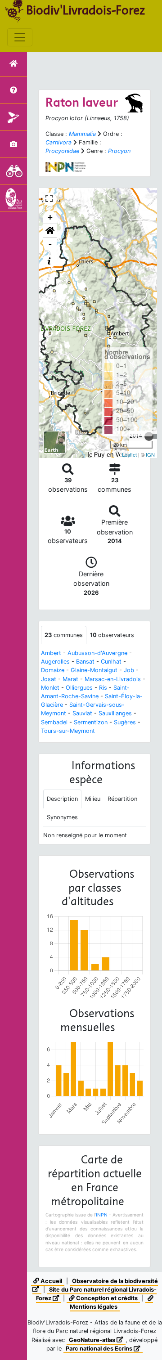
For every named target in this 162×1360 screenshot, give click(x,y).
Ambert (51, 653)
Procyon (119, 151)
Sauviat (82, 713)
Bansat (85, 661)
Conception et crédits (106, 1298)
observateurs (112, 635)
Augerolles (55, 661)
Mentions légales (93, 1306)
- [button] (50, 244)
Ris (103, 687)
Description (62, 798)
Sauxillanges (115, 713)
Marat (70, 679)
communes (64, 635)
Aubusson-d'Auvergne (97, 653)
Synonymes (62, 817)
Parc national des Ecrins (100, 1348)
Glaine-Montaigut (94, 670)
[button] (50, 231)
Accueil (50, 1281)
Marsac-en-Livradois (113, 679)
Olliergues (79, 687)
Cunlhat (111, 661)
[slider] (148, 436)
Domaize (52, 670)
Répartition (122, 798)
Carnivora (58, 142)
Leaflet (129, 454)
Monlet (50, 687)
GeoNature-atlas (93, 1340)
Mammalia (82, 133)
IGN (150, 454)
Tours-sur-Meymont (68, 730)
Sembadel (54, 722)
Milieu (92, 798)
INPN (102, 1214)
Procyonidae (62, 151)
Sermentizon (91, 722)
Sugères (125, 722)
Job (129, 670)
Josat (48, 679)
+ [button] (50, 217)
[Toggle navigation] (19, 37)
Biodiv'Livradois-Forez (85, 10)
